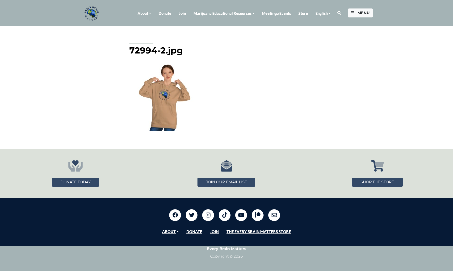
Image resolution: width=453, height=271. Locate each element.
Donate (165, 13)
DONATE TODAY (75, 182)
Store (303, 13)
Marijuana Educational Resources (222, 13)
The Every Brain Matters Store (258, 231)
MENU (363, 13)
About (143, 13)
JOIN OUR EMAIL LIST (226, 182)
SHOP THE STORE (377, 182)
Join (182, 13)
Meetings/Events (276, 13)
